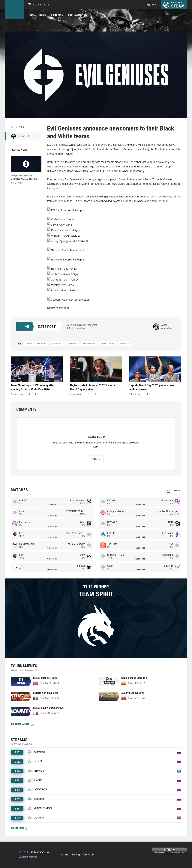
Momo (29, 344)
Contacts (88, 855)
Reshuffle (124, 344)
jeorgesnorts (57, 344)
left (97, 171)
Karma (64, 855)
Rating (76, 855)
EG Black (73, 344)
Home (31, 14)
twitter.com (62, 308)
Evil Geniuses (89, 344)
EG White (41, 344)
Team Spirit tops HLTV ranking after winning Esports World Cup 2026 (32, 387)
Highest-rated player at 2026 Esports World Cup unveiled (92, 387)
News (42, 14)
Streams (57, 14)
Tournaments (77, 14)
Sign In (96, 459)
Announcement (108, 344)
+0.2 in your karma (75, 328)
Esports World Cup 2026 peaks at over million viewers (152, 387)
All (168, 490)
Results (177, 490)
